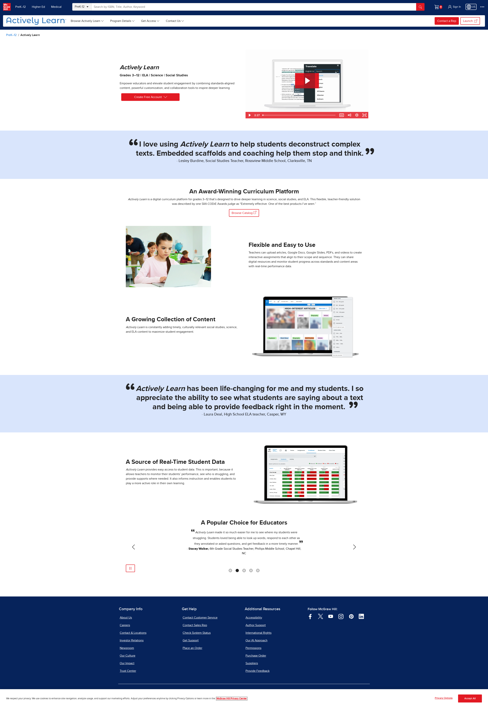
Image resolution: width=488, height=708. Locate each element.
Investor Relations (132, 640)
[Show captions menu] (341, 115)
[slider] (299, 115)
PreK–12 (20, 6)
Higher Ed (38, 6)
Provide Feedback (258, 670)
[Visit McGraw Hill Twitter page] (320, 616)
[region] (244, 698)
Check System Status (197, 632)
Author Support (256, 625)
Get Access (148, 20)
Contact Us (173, 20)
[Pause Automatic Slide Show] (130, 568)
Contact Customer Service (200, 617)
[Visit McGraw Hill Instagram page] (341, 616)
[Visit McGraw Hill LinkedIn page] (361, 616)
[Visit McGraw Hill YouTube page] (330, 616)
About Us (126, 617)
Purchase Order (256, 655)
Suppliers (252, 663)
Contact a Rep (446, 20)
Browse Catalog (242, 212)
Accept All (470, 698)
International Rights (258, 632)
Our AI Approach (256, 640)
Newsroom (127, 648)
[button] (454, 7)
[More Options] (482, 7)
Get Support (191, 640)
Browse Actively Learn (85, 20)
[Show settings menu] (357, 115)
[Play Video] (249, 115)
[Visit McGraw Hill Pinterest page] (351, 616)
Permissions (253, 648)
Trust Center (128, 670)
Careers (125, 625)
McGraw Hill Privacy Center (232, 698)
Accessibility (254, 617)
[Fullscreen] (364, 115)
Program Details (120, 20)
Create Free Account (148, 97)
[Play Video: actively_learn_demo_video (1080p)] (307, 80)
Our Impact (127, 663)
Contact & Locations (133, 632)
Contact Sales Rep (195, 625)
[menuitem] (87, 21)
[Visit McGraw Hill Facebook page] (310, 616)
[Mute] (349, 115)
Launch (468, 20)
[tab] (230, 570)
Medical (56, 6)
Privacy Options (444, 698)
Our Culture (127, 655)
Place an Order (192, 648)
